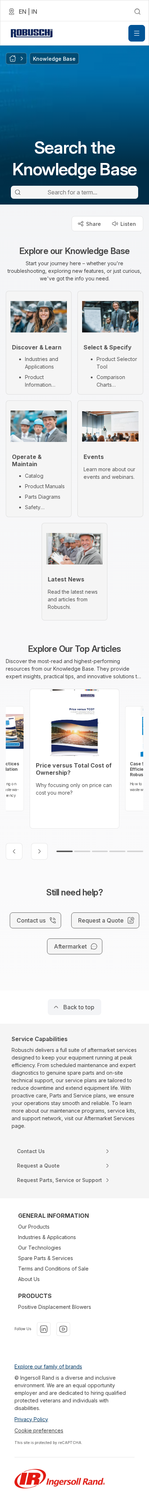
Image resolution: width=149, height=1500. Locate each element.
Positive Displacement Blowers (54, 1307)
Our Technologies (39, 1248)
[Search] (17, 192)
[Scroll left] (14, 851)
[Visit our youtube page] (63, 1329)
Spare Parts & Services (45, 1258)
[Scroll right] (39, 851)
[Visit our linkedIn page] (44, 1329)
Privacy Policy (31, 1419)
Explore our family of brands (48, 1366)
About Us (29, 1279)
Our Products (34, 1227)
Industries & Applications (47, 1237)
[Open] (136, 33)
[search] (137, 11)
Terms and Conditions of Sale (53, 1268)
